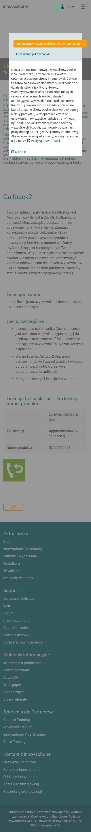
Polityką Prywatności (45, 141)
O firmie (20, 152)
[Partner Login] (62, 6)
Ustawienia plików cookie (33, 54)
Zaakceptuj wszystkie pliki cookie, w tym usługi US (50, 44)
